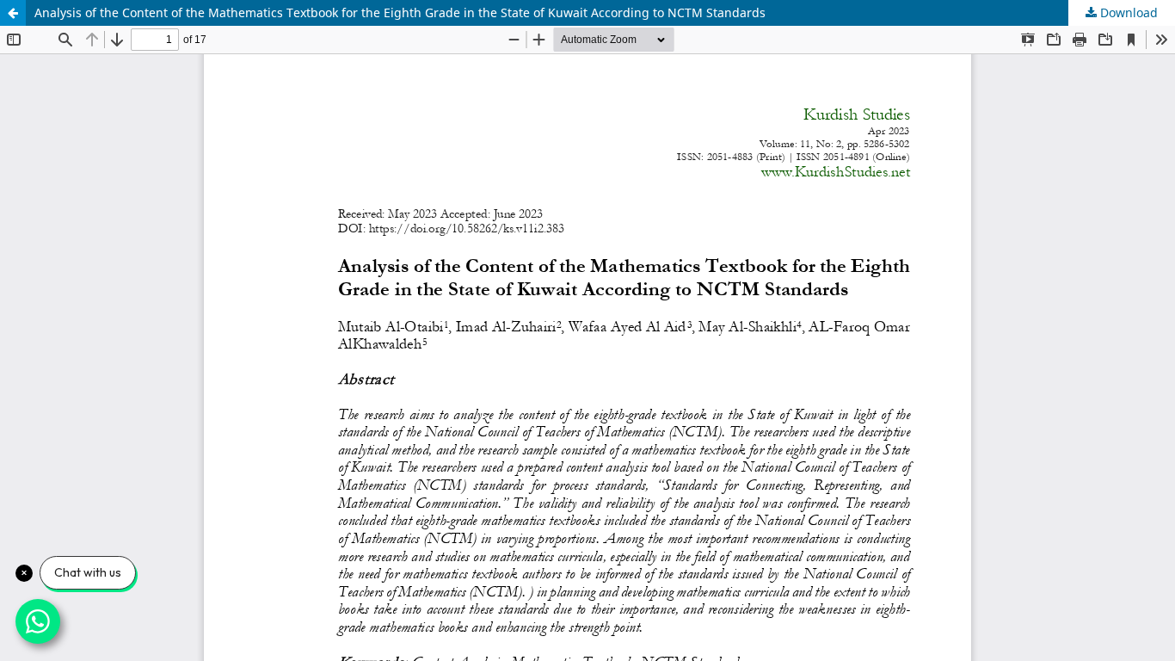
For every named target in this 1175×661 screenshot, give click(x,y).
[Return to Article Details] (13, 13)
